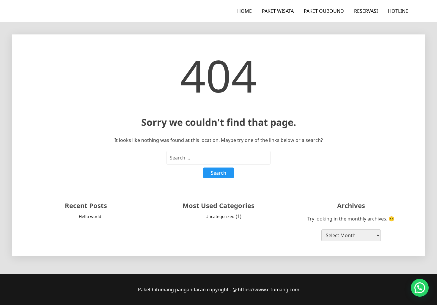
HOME (244, 11)
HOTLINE (398, 11)
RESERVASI (366, 11)
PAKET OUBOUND (324, 11)
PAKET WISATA (278, 11)
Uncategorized (220, 216)
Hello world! (91, 216)
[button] (420, 288)
